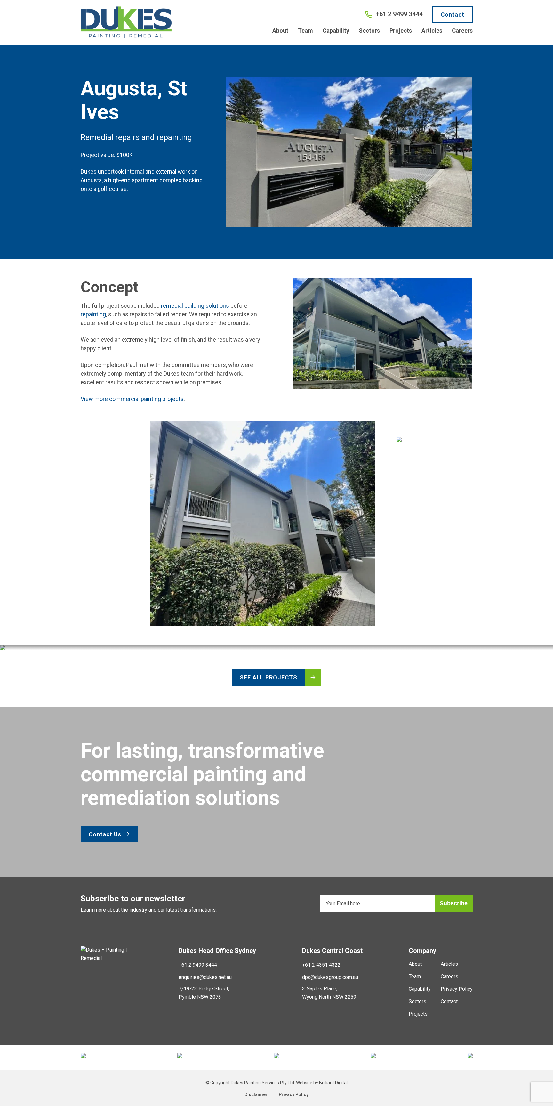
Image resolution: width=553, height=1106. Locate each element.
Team (305, 30)
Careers (462, 30)
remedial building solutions (195, 305)
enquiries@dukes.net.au (205, 977)
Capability (336, 30)
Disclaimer (256, 1094)
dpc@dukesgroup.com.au (330, 977)
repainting (93, 314)
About (280, 30)
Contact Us (106, 834)
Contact (452, 14)
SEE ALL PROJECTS (268, 677)
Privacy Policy (457, 989)
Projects (400, 30)
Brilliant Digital (333, 1082)
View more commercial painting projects (132, 398)
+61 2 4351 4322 (321, 965)
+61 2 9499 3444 (198, 965)
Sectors (369, 30)
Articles (431, 30)
